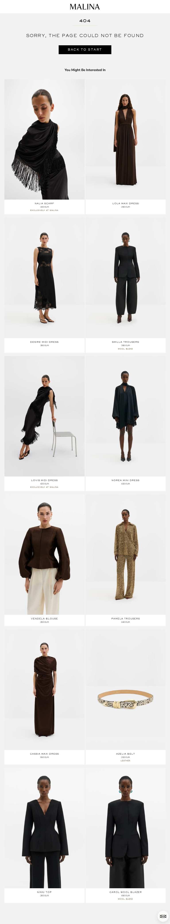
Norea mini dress (125, 480)
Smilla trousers (125, 342)
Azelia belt (125, 754)
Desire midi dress (44, 342)
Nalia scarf (44, 203)
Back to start (85, 49)
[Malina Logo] (84, 6)
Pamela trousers (125, 618)
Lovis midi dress (44, 480)
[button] (163, 916)
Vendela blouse (44, 618)
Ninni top (44, 892)
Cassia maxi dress (44, 754)
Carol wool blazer (125, 892)
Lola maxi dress (125, 203)
